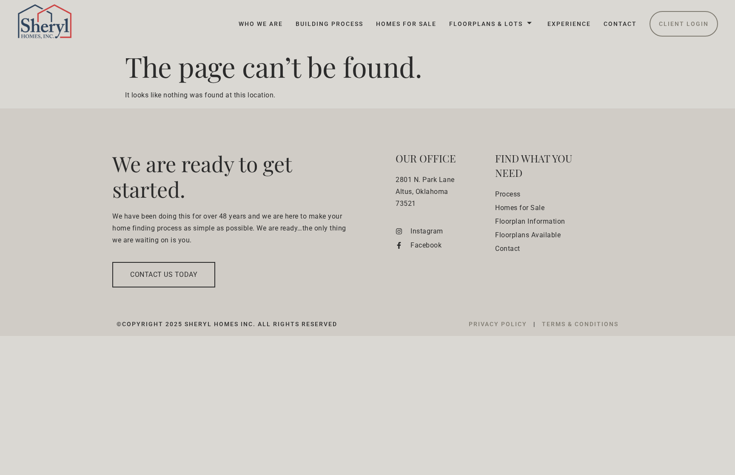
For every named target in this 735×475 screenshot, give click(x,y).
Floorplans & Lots (486, 23)
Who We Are (261, 23)
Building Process (329, 23)
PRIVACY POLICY (499, 324)
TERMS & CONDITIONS (580, 324)
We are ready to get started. (202, 176)
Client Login (684, 23)
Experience (569, 23)
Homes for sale (406, 23)
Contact (620, 23)
